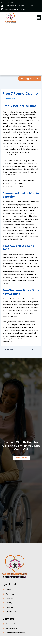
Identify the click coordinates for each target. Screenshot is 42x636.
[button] (39, 17)
